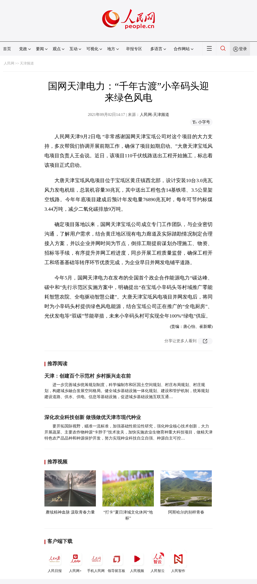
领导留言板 (116, 571)
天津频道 (27, 63)
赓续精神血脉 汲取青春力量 (70, 512)
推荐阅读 (57, 363)
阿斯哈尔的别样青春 (186, 512)
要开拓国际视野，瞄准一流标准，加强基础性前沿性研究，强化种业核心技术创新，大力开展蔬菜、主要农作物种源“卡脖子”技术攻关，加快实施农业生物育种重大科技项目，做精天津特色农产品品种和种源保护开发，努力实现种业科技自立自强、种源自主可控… (128, 432)
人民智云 (158, 571)
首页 (7, 49)
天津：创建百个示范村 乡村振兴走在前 (87, 376)
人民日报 (55, 571)
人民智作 (178, 571)
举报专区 (134, 49)
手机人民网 (96, 571)
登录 (243, 49)
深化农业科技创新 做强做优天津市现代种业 (92, 417)
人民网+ (75, 571)
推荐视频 (57, 461)
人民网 (9, 63)
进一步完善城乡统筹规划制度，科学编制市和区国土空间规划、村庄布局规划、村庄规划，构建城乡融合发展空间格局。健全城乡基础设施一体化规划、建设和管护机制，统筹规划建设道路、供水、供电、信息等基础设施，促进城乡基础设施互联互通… (126, 391)
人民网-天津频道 (154, 114)
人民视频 (137, 571)
